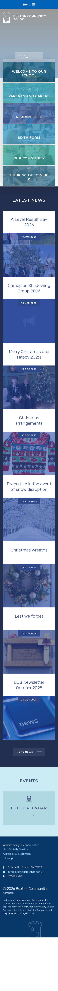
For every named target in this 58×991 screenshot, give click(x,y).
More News (24, 752)
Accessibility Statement (17, 853)
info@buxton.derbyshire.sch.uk (25, 871)
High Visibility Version (15, 849)
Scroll (24, 57)
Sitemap (8, 858)
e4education (32, 845)
